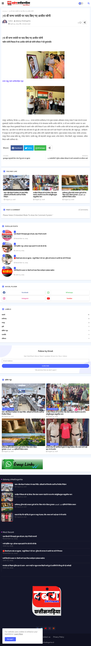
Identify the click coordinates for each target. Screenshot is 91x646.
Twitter (29, 148)
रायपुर (45, 322)
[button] (88, 3)
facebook (25, 292)
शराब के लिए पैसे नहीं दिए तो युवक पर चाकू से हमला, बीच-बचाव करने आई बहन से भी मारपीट (66, 448)
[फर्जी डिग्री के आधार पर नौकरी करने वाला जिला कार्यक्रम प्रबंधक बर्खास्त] (7, 271)
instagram (25, 298)
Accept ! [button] (10, 639)
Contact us (46, 637)
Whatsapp (41, 148)
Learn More (18, 634)
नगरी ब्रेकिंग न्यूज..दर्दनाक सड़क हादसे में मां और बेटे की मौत (30, 246)
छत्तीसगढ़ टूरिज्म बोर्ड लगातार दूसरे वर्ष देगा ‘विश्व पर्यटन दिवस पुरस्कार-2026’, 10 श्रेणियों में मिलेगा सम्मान (74, 195)
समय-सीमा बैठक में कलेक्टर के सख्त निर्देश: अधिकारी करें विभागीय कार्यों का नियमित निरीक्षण (16, 195)
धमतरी (45, 315)
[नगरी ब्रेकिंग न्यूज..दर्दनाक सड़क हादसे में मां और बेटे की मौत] (7, 247)
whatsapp (69, 292)
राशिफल (45, 338)
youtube (69, 298)
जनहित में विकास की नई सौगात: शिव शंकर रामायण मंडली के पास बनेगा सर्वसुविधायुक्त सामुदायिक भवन (45, 195)
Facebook (18, 148)
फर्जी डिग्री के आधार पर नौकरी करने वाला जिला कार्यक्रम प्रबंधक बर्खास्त (34, 270)
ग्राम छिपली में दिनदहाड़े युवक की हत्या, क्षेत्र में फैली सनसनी (30, 234)
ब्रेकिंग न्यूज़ (45, 330)
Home (4, 11)
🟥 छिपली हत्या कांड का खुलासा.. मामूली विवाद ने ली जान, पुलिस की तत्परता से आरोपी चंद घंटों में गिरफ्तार (42, 258)
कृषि (45, 326)
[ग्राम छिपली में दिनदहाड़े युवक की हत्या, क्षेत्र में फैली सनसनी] (7, 235)
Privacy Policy (58, 637)
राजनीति (45, 334)
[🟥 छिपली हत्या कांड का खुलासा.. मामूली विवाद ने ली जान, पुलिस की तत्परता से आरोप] (7, 259)
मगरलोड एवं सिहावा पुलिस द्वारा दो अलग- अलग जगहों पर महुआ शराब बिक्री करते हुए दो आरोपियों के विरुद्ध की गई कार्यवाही (37, 565)
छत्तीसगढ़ (45, 318)
